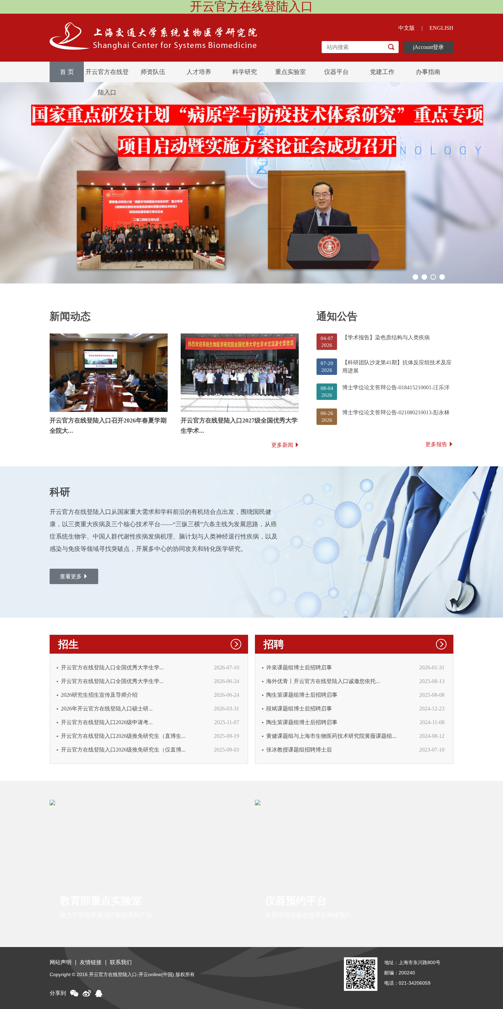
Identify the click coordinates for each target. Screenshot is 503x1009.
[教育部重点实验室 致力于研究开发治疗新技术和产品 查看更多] (148, 802)
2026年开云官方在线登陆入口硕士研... (107, 708)
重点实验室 (290, 71)
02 (424, 277)
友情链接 (91, 962)
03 (433, 277)
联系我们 (121, 962)
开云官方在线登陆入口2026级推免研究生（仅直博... (123, 750)
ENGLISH (441, 28)
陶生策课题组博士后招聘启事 (301, 695)
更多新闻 (282, 445)
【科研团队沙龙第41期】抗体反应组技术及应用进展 (397, 367)
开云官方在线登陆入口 (107, 75)
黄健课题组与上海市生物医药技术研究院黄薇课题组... (331, 736)
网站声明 (61, 962)
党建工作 (382, 71)
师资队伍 (153, 71)
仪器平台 (336, 71)
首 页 (67, 71)
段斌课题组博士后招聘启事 (299, 708)
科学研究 (244, 71)
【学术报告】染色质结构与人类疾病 (386, 337)
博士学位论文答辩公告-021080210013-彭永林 (396, 412)
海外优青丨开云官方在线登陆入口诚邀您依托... (323, 681)
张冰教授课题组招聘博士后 (299, 750)
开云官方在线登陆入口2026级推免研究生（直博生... (123, 736)
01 (415, 277)
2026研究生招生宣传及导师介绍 (99, 695)
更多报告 (436, 444)
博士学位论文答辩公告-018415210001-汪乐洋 (396, 387)
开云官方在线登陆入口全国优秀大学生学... (112, 667)
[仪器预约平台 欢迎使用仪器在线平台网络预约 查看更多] (353, 802)
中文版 (406, 28)
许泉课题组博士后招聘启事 (299, 667)
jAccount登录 (428, 47)
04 (442, 277)
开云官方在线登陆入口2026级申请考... (107, 722)
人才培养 (198, 71)
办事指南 (428, 71)
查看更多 (71, 576)
